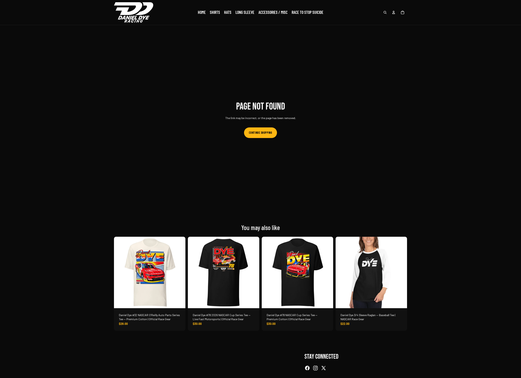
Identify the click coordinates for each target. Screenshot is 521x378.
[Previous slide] (120, 272)
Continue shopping (260, 132)
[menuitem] (202, 12)
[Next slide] (179, 272)
